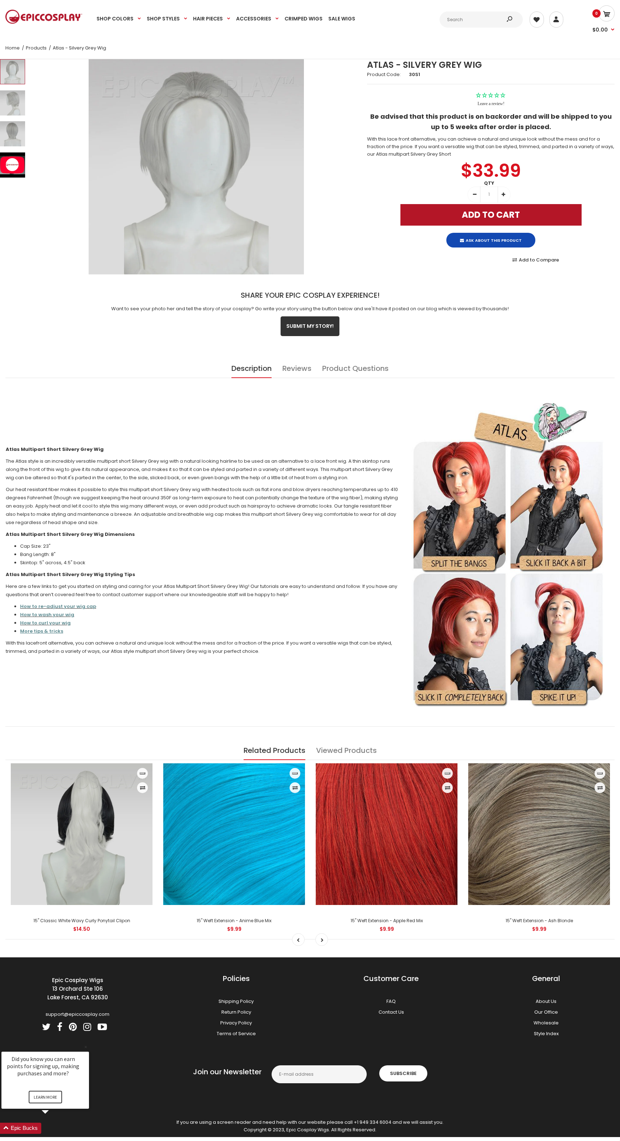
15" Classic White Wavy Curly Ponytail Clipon (81, 920)
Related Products (274, 750)
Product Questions (355, 368)
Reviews (296, 368)
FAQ (391, 1001)
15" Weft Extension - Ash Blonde (539, 920)
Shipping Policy (236, 1001)
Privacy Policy (236, 1022)
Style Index (546, 1033)
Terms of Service (236, 1033)
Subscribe (403, 1073)
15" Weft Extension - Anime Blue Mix (234, 920)
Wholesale (546, 1022)
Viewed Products (346, 750)
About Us (546, 1001)
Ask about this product (494, 234)
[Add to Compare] (142, 787)
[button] (54, 1128)
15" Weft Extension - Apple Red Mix (387, 920)
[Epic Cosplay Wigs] (44, 22)
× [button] (85, 1046)
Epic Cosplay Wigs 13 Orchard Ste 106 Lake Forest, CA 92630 (77, 988)
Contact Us (391, 1011)
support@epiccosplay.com (77, 1013)
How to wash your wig (47, 614)
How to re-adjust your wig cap (58, 606)
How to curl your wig (45, 622)
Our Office (546, 1011)
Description (251, 368)
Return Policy (236, 1011)
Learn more (45, 1097)
